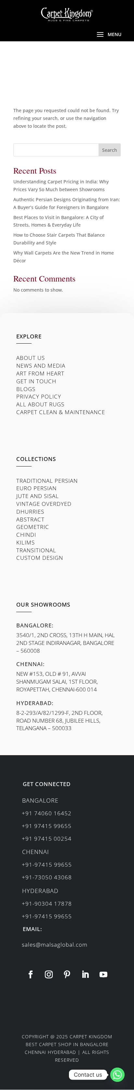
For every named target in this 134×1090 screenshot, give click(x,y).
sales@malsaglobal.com (54, 944)
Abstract (30, 519)
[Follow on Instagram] (49, 974)
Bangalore (40, 800)
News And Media (40, 365)
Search (109, 150)
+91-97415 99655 (47, 864)
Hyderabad (40, 891)
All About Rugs (40, 404)
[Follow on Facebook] (30, 974)
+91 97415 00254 (47, 838)
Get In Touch (36, 381)
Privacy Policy (38, 396)
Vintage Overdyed (44, 503)
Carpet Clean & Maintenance (60, 412)
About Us (30, 357)
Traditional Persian (47, 480)
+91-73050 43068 (47, 877)
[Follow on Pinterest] (67, 974)
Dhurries (30, 511)
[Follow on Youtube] (103, 974)
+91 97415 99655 (47, 826)
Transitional (36, 550)
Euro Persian (36, 488)
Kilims (25, 542)
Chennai (35, 852)
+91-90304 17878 (47, 903)
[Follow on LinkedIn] (85, 974)
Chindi (26, 534)
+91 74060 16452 (47, 813)
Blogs (25, 389)
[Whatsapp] (117, 1075)
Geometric (32, 527)
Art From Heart (40, 373)
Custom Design (39, 557)
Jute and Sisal (37, 496)
